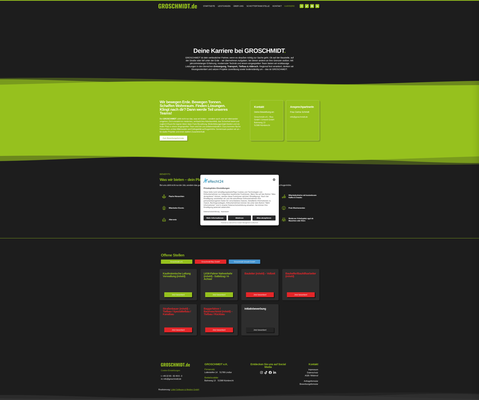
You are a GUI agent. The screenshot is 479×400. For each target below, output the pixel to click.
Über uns (238, 6)
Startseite (209, 6)
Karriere (290, 6)
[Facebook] (312, 6)
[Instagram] (302, 6)
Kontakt (277, 6)
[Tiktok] (307, 6)
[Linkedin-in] (317, 6)
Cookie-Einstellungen (170, 370)
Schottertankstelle (258, 6)
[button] (176, 262)
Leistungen (224, 6)
